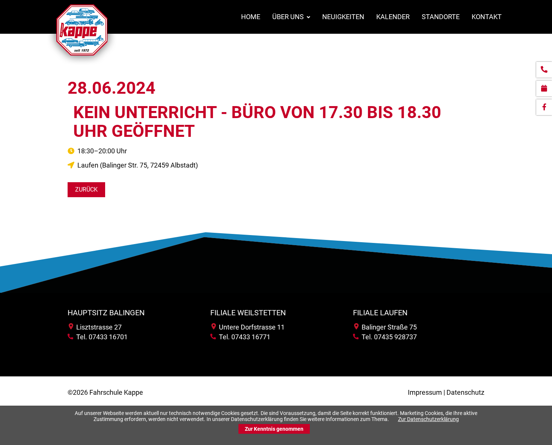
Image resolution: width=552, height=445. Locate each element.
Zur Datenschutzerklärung (428, 419)
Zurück (86, 189)
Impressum (425, 392)
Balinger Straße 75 (388, 327)
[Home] (81, 65)
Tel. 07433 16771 (243, 337)
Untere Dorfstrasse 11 (250, 327)
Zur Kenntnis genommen (274, 429)
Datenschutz (465, 392)
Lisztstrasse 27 (97, 327)
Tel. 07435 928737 (388, 337)
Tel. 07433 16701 (100, 337)
